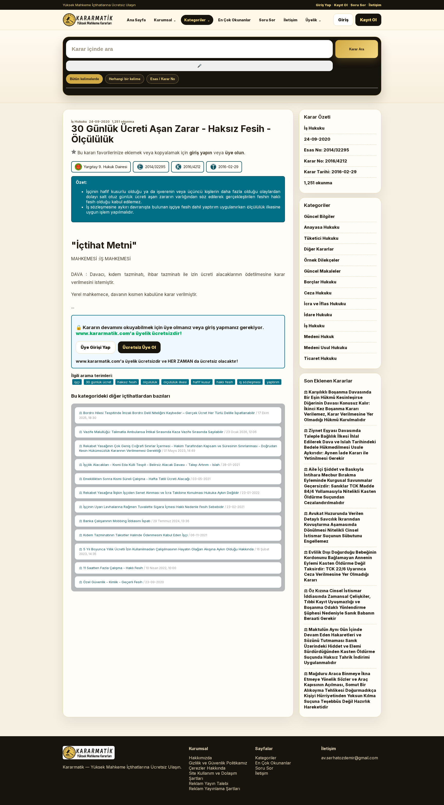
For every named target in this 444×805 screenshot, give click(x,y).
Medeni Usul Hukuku (325, 347)
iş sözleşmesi (250, 382)
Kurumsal (163, 20)
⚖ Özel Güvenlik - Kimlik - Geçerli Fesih (121, 582)
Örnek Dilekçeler (321, 260)
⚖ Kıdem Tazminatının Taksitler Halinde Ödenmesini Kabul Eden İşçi (143, 535)
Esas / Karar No (162, 79)
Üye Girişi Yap (95, 347)
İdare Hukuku (318, 314)
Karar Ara (356, 49)
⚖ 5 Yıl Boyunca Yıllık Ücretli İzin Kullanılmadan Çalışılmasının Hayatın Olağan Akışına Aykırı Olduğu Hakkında (174, 551)
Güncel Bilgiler (319, 216)
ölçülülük (150, 382)
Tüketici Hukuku (321, 238)
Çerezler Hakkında (207, 768)
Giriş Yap (323, 5)
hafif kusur (201, 382)
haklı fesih (225, 382)
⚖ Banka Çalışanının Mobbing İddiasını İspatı (134, 521)
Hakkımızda (200, 757)
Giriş (343, 19)
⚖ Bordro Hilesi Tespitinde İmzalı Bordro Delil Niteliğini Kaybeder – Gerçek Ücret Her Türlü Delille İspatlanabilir (174, 415)
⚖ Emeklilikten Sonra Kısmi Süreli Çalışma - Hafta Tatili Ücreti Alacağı (144, 479)
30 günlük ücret (98, 382)
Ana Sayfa (136, 20)
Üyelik (311, 20)
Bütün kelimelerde (84, 79)
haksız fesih (127, 382)
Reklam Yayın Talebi (208, 783)
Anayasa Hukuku (321, 227)
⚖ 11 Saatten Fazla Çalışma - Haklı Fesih (127, 568)
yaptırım (273, 382)
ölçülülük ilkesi (175, 382)
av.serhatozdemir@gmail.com (349, 757)
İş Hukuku (79, 121)
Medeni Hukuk (319, 336)
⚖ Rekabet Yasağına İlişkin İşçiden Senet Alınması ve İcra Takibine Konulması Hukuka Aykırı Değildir (169, 493)
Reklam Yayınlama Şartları (214, 788)
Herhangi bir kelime (124, 79)
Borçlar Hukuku (320, 281)
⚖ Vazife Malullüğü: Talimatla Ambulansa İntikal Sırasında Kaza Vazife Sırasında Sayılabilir (168, 432)
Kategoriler (195, 20)
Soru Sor (358, 5)
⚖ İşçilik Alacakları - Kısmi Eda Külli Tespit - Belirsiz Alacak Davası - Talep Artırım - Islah (159, 465)
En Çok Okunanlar (234, 20)
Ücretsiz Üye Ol (139, 347)
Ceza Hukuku (317, 292)
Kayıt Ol (341, 5)
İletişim (375, 5)
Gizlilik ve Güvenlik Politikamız (218, 762)
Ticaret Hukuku (320, 358)
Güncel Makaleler (322, 271)
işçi (77, 382)
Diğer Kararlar (319, 249)
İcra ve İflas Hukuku (325, 303)
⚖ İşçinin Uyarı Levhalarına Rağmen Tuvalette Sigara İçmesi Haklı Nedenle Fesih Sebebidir (161, 507)
